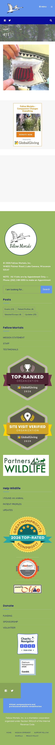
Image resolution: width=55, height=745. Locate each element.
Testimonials (10, 349)
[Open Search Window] (50, 20)
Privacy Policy (32, 736)
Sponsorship (10, 621)
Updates (30, 314)
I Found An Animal (13, 498)
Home (5, 29)
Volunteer (9, 627)
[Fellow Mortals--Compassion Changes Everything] (27, 122)
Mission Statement (14, 337)
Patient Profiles (25, 309)
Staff (6, 343)
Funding (7, 615)
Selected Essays (13, 314)
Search (46, 289)
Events (9, 309)
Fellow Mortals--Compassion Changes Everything (27, 108)
